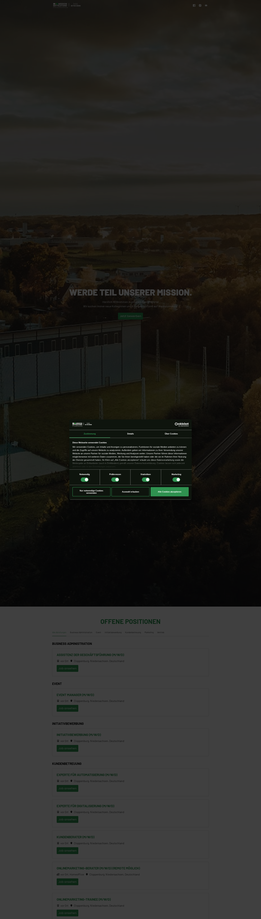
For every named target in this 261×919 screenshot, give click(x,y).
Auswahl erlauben (130, 492)
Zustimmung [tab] (90, 434)
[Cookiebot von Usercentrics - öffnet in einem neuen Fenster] (177, 425)
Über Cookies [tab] (171, 434)
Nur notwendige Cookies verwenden (91, 491)
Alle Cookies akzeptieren (169, 492)
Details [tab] (130, 434)
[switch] (115, 479)
